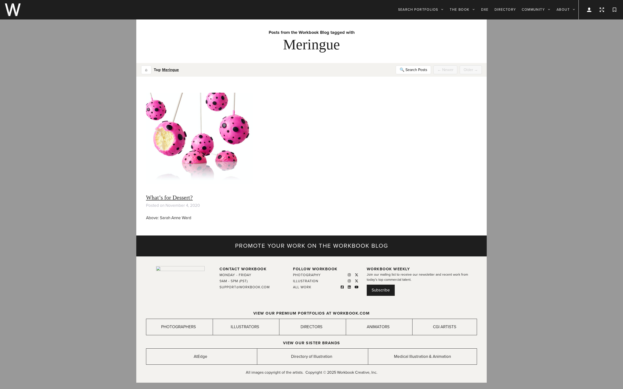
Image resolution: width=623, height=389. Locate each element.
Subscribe (381, 290)
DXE (485, 10)
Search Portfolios (418, 10)
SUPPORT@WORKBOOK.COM (245, 287)
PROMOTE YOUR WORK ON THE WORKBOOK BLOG (311, 245)
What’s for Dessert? (169, 197)
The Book (459, 10)
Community (533, 10)
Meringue (170, 69)
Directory (505, 10)
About (563, 10)
